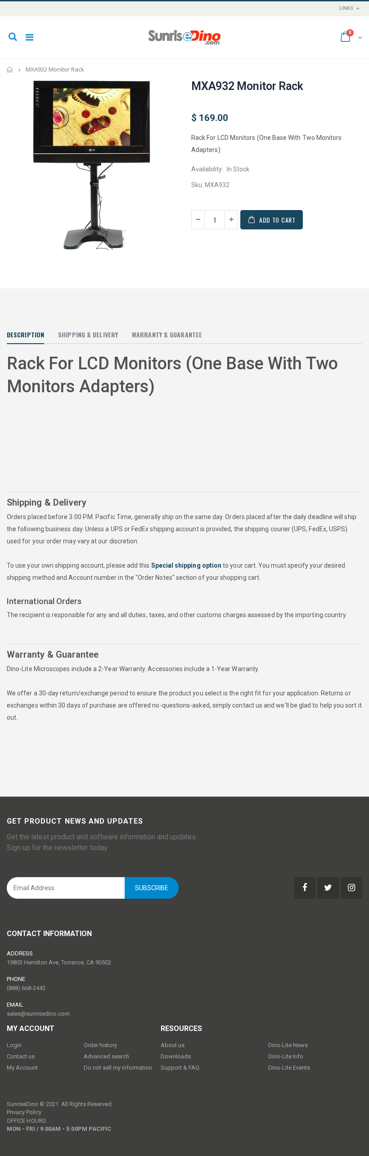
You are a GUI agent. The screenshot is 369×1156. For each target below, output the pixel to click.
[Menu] (29, 37)
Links (346, 8)
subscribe (151, 888)
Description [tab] (25, 334)
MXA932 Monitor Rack (247, 86)
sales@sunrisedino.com (38, 1013)
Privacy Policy (24, 1112)
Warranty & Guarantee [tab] (167, 334)
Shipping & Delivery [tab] (88, 334)
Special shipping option (186, 565)
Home (10, 69)
